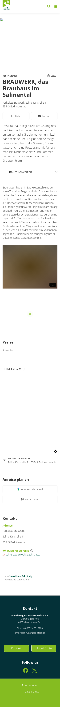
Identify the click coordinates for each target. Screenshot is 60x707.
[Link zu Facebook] (25, 671)
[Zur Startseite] (6, 5)
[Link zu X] (34, 671)
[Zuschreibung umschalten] (55, 451)
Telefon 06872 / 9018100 (30, 628)
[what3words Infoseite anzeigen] (31, 550)
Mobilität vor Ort (14, 368)
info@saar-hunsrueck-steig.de (30, 632)
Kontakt (16, 648)
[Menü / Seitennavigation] (55, 6)
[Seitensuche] (48, 6)
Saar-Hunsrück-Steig (20, 576)
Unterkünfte (44, 648)
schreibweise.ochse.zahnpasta (21, 554)
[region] (30, 409)
